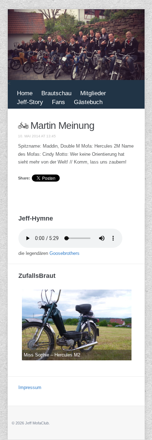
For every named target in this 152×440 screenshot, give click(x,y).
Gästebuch (88, 102)
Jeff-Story (30, 102)
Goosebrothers (64, 253)
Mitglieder (93, 93)
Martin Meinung (62, 125)
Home (25, 93)
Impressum (29, 387)
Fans (58, 102)
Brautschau (56, 93)
